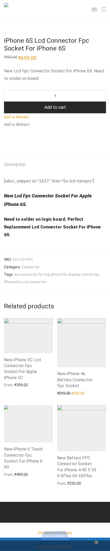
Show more (11, 385)
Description (15, 164)
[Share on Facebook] (6, 137)
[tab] (55, 165)
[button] (17, 117)
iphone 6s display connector (75, 274)
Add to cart (55, 107)
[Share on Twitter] (13, 137)
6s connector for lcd (31, 274)
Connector (30, 267)
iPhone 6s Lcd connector (25, 282)
